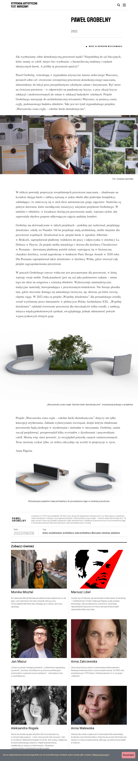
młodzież (106, 533)
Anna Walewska (82, 728)
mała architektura (83, 533)
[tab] (118, 5)
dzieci (45, 533)
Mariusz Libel (81, 592)
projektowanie (55, 533)
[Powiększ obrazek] (42, 477)
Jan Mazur (19, 661)
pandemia (115, 533)
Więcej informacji (100, 755)
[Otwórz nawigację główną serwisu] (124, 5)
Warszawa (96, 533)
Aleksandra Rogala (24, 728)
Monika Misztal (22, 592)
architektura (68, 533)
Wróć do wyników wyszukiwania (105, 46)
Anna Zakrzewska (84, 661)
